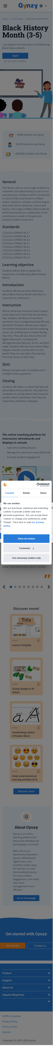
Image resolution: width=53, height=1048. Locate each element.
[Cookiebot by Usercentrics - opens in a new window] (37, 485)
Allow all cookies (26, 538)
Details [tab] (26, 493)
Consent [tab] (9, 493)
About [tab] (43, 493)
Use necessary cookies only (26, 558)
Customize (24, 548)
